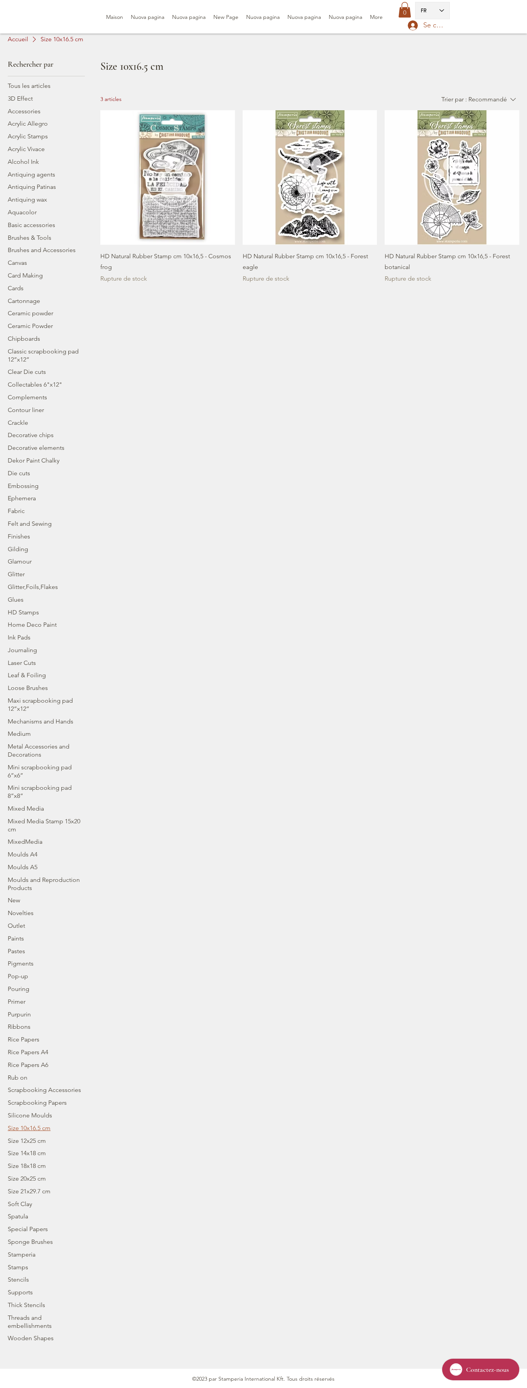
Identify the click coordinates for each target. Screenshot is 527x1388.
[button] (404, 10)
